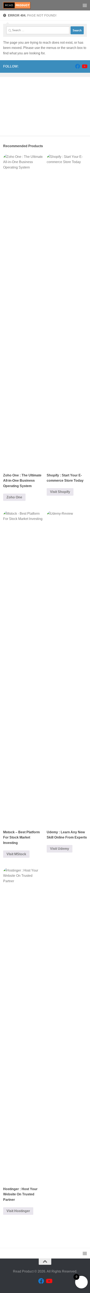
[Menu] (85, 5)
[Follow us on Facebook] (77, 66)
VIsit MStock (16, 854)
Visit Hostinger (18, 1211)
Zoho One (14, 497)
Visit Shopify (60, 492)
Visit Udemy (59, 848)
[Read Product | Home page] (21, 5)
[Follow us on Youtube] (84, 66)
